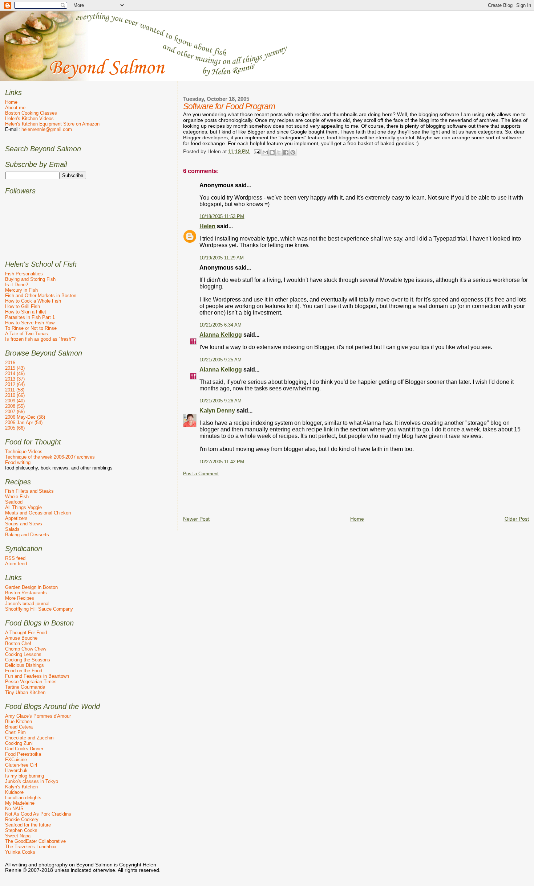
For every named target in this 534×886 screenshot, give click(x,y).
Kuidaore (14, 792)
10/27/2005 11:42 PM (221, 461)
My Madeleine (20, 803)
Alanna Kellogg (220, 335)
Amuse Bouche (21, 638)
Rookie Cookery (22, 819)
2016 (10, 362)
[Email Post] (256, 151)
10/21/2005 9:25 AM (220, 359)
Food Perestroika (23, 754)
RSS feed (15, 558)
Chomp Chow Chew (25, 649)
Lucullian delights (23, 797)
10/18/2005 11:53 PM (221, 216)
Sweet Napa (18, 835)
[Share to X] (279, 152)
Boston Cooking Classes (31, 113)
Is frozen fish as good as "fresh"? (40, 339)
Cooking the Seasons (27, 660)
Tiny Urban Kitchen (25, 692)
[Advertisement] (315, 493)
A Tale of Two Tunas (26, 333)
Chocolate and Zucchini (29, 738)
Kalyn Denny (217, 410)
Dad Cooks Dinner (24, 748)
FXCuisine (16, 759)
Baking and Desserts (27, 534)
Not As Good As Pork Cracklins (38, 814)
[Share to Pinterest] (292, 152)
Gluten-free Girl (21, 765)
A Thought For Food (26, 632)
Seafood (14, 502)
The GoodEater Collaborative (35, 841)
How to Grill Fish (22, 306)
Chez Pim (15, 732)
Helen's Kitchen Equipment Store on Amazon (52, 124)
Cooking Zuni (19, 743)
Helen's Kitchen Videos (29, 118)
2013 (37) (15, 379)
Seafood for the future (28, 825)
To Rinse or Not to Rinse (31, 328)
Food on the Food (23, 670)
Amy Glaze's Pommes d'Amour (38, 716)
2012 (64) (15, 384)
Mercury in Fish (21, 290)
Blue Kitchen (18, 721)
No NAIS (14, 808)
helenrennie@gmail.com (46, 129)
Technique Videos (24, 451)
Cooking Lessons (23, 654)
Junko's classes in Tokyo (31, 781)
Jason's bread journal (27, 603)
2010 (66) (15, 395)
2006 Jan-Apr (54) (24, 422)
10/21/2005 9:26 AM (220, 400)
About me (15, 107)
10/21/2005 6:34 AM (220, 325)
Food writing (18, 462)
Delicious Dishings (24, 665)
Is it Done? (16, 284)
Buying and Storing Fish (30, 279)
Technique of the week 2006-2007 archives (50, 457)
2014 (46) (15, 373)
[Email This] (265, 152)
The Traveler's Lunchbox (31, 846)
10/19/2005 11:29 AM (221, 258)
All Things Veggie (23, 507)
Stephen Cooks (21, 830)
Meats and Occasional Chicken (38, 513)
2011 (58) (14, 390)
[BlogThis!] (272, 152)
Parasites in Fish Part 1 (30, 317)
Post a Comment (201, 473)
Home (357, 519)
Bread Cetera (19, 727)
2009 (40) (15, 400)
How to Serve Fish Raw (29, 322)
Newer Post (196, 519)
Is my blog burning (24, 776)
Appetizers (16, 518)
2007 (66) (15, 411)
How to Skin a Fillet (25, 312)
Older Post (517, 519)
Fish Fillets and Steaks (29, 491)
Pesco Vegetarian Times (31, 681)
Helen (207, 226)
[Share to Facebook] (286, 152)
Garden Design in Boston (31, 587)
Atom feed (16, 563)
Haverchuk (16, 770)
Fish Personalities (24, 273)
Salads (12, 529)
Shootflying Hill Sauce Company (39, 609)
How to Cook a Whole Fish (33, 301)
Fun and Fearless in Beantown (37, 676)
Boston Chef (18, 643)
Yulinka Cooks (20, 852)
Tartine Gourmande (25, 687)
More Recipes (19, 598)
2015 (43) (15, 368)
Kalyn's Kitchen (21, 786)
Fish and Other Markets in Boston (40, 295)
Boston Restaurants (26, 592)
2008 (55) (15, 406)
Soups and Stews (23, 523)
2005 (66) (15, 428)
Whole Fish (17, 496)
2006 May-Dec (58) (25, 417)
